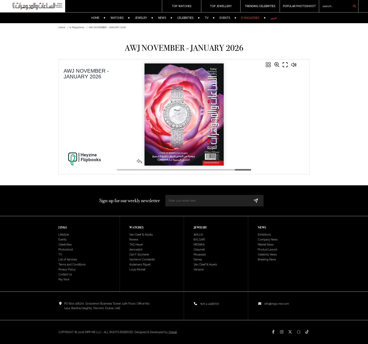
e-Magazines (250, 17)
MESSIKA (199, 244)
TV (207, 17)
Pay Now (63, 279)
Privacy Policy (67, 269)
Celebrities (185, 17)
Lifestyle (63, 234)
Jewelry (141, 17)
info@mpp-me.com (276, 303)
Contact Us (65, 274)
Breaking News (267, 259)
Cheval (172, 332)
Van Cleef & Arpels (141, 234)
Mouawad (200, 254)
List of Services (67, 259)
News (162, 17)
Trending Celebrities (260, 6)
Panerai (133, 239)
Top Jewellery (221, 6)
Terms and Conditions (72, 264)
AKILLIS (198, 234)
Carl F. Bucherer (139, 254)
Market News (266, 244)
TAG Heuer (136, 244)
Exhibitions (264, 234)
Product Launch (267, 249)
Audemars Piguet (139, 264)
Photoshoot (65, 249)
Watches (117, 17)
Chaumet (199, 249)
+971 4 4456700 (209, 303)
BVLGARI (199, 239)
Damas (198, 259)
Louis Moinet (137, 269)
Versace (199, 269)
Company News (268, 239)
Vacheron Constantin (142, 259)
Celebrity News (267, 254)
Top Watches (181, 6)
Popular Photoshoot (299, 6)
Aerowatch (136, 249)
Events (225, 17)
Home (95, 17)
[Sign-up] (256, 200)
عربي (274, 17)
